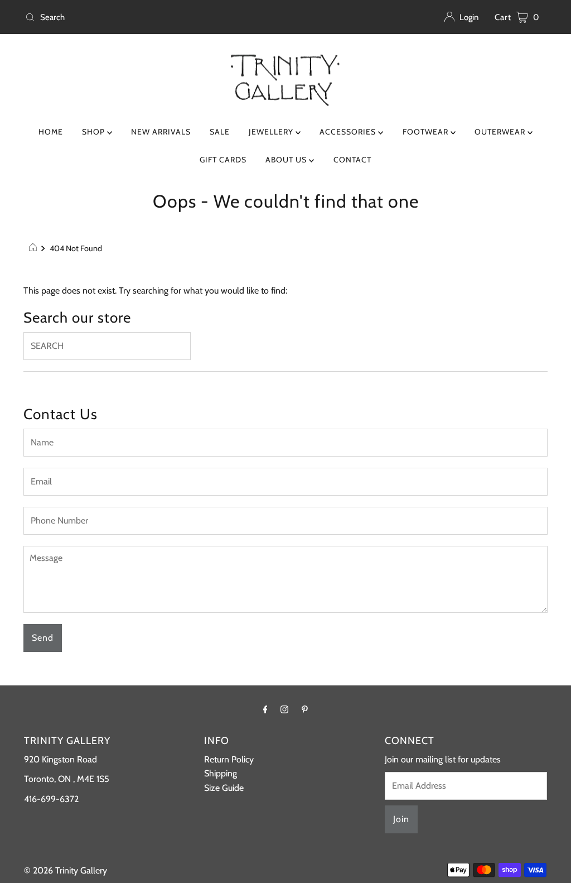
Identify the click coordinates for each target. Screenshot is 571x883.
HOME (50, 132)
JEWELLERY (272, 132)
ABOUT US (287, 160)
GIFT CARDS (223, 160)
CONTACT (352, 160)
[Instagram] (284, 709)
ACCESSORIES (349, 132)
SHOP (94, 132)
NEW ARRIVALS (161, 132)
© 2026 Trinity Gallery (65, 870)
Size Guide (224, 788)
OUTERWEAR (501, 132)
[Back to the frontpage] (34, 248)
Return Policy (229, 759)
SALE (220, 132)
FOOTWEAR (427, 132)
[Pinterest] (305, 709)
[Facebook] (265, 709)
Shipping (220, 773)
